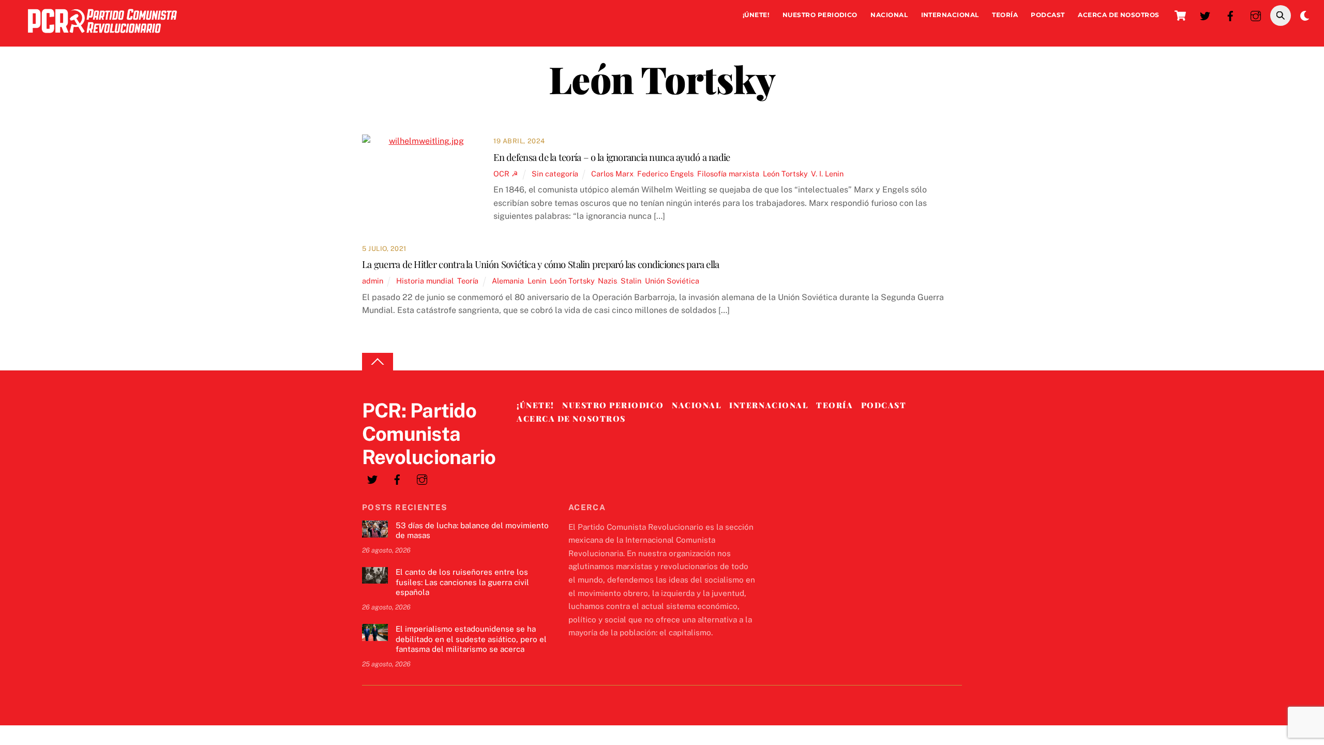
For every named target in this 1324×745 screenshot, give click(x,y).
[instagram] (1255, 15)
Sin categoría (555, 173)
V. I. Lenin (827, 173)
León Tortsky (785, 173)
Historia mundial (425, 280)
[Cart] (1180, 15)
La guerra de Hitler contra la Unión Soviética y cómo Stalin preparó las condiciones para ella (540, 264)
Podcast (1047, 15)
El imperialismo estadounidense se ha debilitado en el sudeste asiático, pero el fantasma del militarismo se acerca (471, 639)
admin (372, 280)
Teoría (1005, 15)
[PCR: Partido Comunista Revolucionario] (102, 35)
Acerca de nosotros (1119, 15)
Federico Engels (665, 173)
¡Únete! (756, 15)
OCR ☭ (505, 173)
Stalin (631, 280)
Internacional (950, 15)
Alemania (508, 280)
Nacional (889, 15)
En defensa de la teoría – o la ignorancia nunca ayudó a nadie (611, 157)
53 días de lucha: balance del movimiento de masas (472, 530)
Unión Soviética (672, 280)
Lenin (537, 280)
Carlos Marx (612, 173)
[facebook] (1230, 15)
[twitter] (1205, 15)
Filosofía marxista (728, 173)
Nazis (607, 280)
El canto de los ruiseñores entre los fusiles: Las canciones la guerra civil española (462, 582)
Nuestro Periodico (820, 15)
